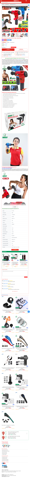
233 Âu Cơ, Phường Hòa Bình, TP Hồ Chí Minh (8, 52)
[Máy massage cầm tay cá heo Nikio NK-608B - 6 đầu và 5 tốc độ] (8, 341)
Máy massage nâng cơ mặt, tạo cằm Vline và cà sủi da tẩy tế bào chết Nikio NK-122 (6, 263)
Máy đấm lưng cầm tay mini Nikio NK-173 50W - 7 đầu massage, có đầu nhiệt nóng (15, 263)
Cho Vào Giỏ (13, 47)
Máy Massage (7, 4)
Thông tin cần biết (4, 454)
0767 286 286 (14, 434)
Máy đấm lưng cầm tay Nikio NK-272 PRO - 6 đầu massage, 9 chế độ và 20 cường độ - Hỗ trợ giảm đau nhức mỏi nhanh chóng (22, 330)
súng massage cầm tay (20, 59)
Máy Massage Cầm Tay (12, 4)
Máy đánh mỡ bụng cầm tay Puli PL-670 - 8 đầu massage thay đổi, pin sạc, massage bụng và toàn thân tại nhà (8, 388)
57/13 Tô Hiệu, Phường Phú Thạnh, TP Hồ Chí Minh (14, 436)
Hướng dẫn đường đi (4, 453)
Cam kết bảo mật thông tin (5, 459)
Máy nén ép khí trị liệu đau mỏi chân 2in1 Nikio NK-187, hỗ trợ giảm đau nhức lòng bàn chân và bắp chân (9, 473)
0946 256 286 (14, 438)
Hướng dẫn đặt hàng (4, 458)
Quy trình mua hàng (4, 452)
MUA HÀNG (15, 249)
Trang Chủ (3, 4)
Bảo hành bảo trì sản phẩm (5, 460)
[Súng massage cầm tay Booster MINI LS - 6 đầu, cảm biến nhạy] (21, 360)
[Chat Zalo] (29, 312)
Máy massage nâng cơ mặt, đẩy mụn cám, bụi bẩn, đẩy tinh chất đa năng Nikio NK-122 (24, 263)
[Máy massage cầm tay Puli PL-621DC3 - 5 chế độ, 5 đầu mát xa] (8, 417)
